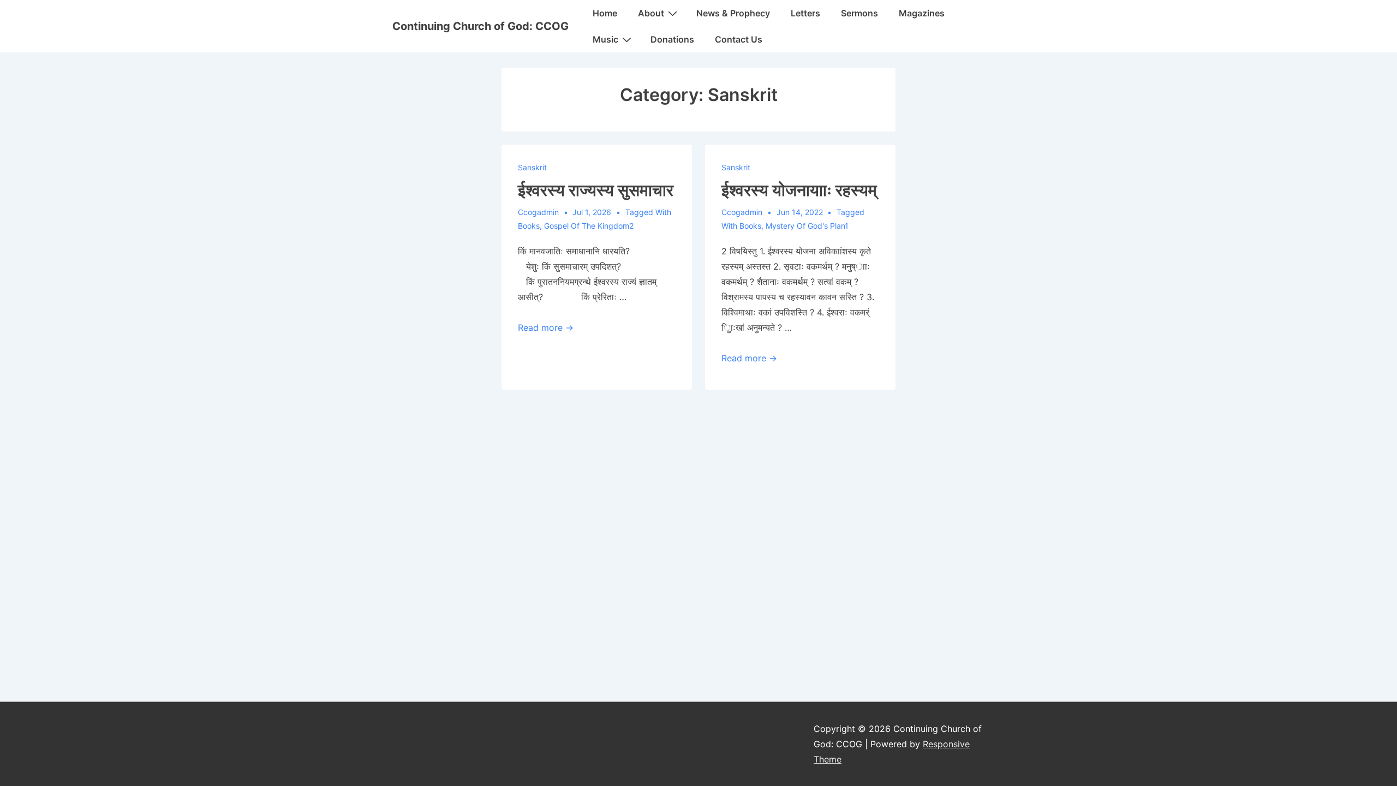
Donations (672, 39)
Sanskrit (532, 167)
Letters (805, 13)
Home (605, 13)
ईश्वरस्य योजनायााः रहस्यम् (799, 190)
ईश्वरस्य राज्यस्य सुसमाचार (595, 190)
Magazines (922, 13)
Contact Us (738, 39)
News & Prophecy (733, 13)
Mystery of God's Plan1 (807, 225)
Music (605, 39)
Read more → (546, 327)
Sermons (859, 13)
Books (529, 225)
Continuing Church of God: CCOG (480, 26)
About (651, 13)
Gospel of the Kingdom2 (589, 225)
